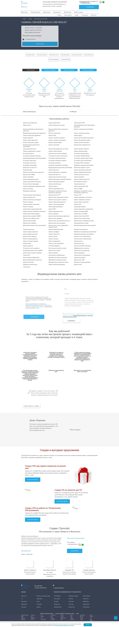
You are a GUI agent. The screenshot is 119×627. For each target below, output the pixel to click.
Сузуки (62, 616)
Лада (71, 616)
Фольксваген (43, 619)
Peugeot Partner (86, 604)
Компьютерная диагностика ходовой (85, 225)
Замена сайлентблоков (55, 151)
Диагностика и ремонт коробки (32, 253)
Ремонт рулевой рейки (55, 142)
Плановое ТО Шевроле (49, 70)
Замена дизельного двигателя (82, 170)
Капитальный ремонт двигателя (32, 260)
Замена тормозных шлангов (82, 199)
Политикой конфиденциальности (34, 305)
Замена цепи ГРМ (79, 122)
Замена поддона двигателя (81, 179)
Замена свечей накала (55, 184)
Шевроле (23, 617)
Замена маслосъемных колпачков (84, 137)
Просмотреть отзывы (31, 406)
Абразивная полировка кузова (57, 260)
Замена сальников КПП (81, 211)
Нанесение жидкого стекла (82, 167)
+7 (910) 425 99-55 (86, 3)
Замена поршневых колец (56, 188)
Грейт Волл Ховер (24, 615)
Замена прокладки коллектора (32, 181)
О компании (85, 15)
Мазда (71, 617)
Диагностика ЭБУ (79, 260)
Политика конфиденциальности (46, 613)
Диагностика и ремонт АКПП (32, 216)
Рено (52, 616)
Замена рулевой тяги (29, 197)
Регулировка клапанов (80, 181)
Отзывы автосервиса (49, 391)
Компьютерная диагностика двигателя (34, 133)
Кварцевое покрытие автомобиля (83, 165)
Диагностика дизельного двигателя (33, 172)
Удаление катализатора (81, 229)
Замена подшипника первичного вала (34, 186)
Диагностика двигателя (30, 122)
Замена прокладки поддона (57, 181)
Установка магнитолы (29, 163)
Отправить (71, 321)
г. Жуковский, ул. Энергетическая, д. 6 (54, 4)
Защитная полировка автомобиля (58, 165)
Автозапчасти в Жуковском (57, 255)
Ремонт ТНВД (78, 188)
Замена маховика (79, 177)
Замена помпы (53, 186)
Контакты (93, 15)
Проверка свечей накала (30, 264)
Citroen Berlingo (57, 595)
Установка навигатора (29, 160)
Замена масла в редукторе (81, 250)
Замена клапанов (28, 188)
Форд (71, 615)
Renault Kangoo (86, 607)
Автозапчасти (57, 12)
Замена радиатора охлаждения (57, 172)
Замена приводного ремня (30, 179)
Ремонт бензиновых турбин (82, 140)
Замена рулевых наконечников (32, 195)
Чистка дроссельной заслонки (57, 248)
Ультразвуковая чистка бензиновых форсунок (84, 125)
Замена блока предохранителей (32, 209)
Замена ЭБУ (52, 209)
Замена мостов (53, 236)
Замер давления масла (29, 149)
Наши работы (68, 15)
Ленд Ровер (53, 615)
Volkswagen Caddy (57, 607)
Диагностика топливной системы (84, 220)
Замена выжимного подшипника (83, 209)
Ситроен (33, 615)
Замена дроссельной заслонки (57, 177)
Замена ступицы (53, 238)
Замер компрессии (79, 184)
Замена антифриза (54, 231)
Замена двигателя (54, 170)
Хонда (91, 620)
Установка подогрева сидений (57, 160)
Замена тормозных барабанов (31, 135)
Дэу (32, 616)
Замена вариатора (79, 253)
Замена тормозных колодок (57, 125)
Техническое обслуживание (82, 255)
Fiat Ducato (71, 598)
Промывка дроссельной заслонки (58, 262)
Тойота (91, 616)
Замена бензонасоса (54, 174)
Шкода (52, 617)
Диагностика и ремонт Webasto (58, 153)
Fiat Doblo (56, 601)
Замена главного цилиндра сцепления (34, 211)
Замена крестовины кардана (31, 213)
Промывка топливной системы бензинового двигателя (83, 191)
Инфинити (33, 617)
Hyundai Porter (57, 604)
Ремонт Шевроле (31, 70)
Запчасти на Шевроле (69, 70)
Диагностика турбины (29, 223)
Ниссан (81, 616)
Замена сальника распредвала (57, 140)
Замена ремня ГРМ (54, 122)
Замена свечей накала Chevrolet (40, 18)
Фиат (91, 619)
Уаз (90, 617)
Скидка (59, 15)
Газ (41, 617)
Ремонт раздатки (53, 213)
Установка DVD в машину (81, 163)
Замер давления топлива (81, 223)
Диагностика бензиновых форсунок (59, 216)
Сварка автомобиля (79, 257)
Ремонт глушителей (54, 133)
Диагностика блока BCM (81, 216)
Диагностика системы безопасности (59, 220)
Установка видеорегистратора (32, 156)
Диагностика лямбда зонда (31, 218)
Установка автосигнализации (82, 160)
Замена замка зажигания (81, 202)
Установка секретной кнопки (57, 158)
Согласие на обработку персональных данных (64, 613)
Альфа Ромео (63, 617)
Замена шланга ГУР (54, 195)
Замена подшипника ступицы (31, 151)
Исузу (32, 619)
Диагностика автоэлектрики (57, 223)
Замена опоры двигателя (30, 140)
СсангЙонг (53, 619)
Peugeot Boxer (86, 601)
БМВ (22, 616)
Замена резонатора (28, 229)
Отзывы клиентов (89, 570)
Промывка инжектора (29, 191)
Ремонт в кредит (78, 12)
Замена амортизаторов (80, 151)
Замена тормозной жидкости (57, 202)
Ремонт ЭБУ (77, 204)
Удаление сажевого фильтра (82, 262)
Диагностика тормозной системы (58, 197)
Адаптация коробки (80, 206)
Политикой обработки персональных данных (64, 625)
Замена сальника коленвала (57, 137)
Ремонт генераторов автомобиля (83, 129)
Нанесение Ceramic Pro (30, 167)
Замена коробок (53, 253)
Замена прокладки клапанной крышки (60, 179)
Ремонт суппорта (28, 202)
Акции (76, 15)
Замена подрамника (54, 241)
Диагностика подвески (29, 236)
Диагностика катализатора (82, 218)
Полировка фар (27, 170)
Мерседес (72, 619)
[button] (9, 429)
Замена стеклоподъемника (56, 204)
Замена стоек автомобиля (56, 243)
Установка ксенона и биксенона (58, 156)
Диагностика (46, 12)
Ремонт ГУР (77, 195)
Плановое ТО (69, 570)
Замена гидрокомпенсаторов (82, 172)
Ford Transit (71, 604)
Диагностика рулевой (29, 220)
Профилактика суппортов (81, 248)
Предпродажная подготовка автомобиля (60, 167)
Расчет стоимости (30, 570)
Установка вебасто (28, 153)
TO (22, 598)
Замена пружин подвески (81, 149)
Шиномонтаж (67, 12)
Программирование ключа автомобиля (34, 158)
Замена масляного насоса (81, 174)
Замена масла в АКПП (80, 213)
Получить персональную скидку (43, 595)
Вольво (42, 616)
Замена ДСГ (26, 255)
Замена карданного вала (56, 211)
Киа (41, 615)
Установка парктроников (81, 153)
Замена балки (27, 243)
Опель (81, 619)
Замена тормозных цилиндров (32, 199)
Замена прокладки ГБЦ (81, 186)
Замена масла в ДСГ (55, 250)
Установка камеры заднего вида (83, 158)
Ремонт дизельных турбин (31, 142)
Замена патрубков (28, 177)
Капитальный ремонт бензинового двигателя (33, 129)
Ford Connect (71, 601)
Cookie (37, 308)
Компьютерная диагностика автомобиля (31, 145)
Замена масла (27, 125)
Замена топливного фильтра (82, 245)
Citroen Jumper (57, 598)
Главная (24, 18)
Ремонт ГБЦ (52, 135)
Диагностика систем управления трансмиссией (58, 226)
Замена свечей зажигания (81, 142)
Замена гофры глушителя (30, 231)
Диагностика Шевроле (88, 70)
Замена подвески (28, 245)
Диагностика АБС (28, 262)
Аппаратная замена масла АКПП (32, 250)
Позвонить (87, 7)
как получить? (32, 479)
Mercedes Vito (86, 598)
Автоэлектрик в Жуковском (31, 257)
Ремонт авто (24, 12)
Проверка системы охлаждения (58, 257)
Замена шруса (78, 135)
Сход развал (26, 267)
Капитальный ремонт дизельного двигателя (58, 129)
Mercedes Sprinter (86, 595)
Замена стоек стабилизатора (82, 236)
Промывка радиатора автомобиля (84, 234)
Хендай (81, 617)
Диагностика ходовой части (82, 145)
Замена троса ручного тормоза (58, 199)
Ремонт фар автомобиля (56, 206)
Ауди (61, 619)
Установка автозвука (55, 163)
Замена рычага (78, 241)
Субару (62, 615)
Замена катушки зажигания (31, 204)
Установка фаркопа (54, 245)
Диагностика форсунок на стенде (58, 149)
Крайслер (23, 619)
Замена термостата (54, 234)
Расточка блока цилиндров (31, 184)
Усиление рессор (79, 243)
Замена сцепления (54, 145)
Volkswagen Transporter (73, 595)
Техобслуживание (35, 12)
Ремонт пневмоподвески (30, 238)
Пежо (91, 615)
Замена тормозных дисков (81, 133)
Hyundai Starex (72, 607)
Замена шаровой (28, 137)
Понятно (88, 624)
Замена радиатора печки (30, 234)
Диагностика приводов (55, 218)
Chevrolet (30, 18)
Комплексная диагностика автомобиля (34, 225)
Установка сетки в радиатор (31, 248)
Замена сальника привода (30, 241)
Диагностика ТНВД (29, 174)
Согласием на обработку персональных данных (38, 306)
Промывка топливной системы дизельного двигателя (58, 191)
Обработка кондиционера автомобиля (85, 231)
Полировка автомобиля (30, 165)
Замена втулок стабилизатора (82, 238)
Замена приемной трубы (56, 229)
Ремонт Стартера (28, 206)
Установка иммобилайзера (82, 156)
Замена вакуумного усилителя (83, 197)
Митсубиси (82, 615)
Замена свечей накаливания (57, 264)
